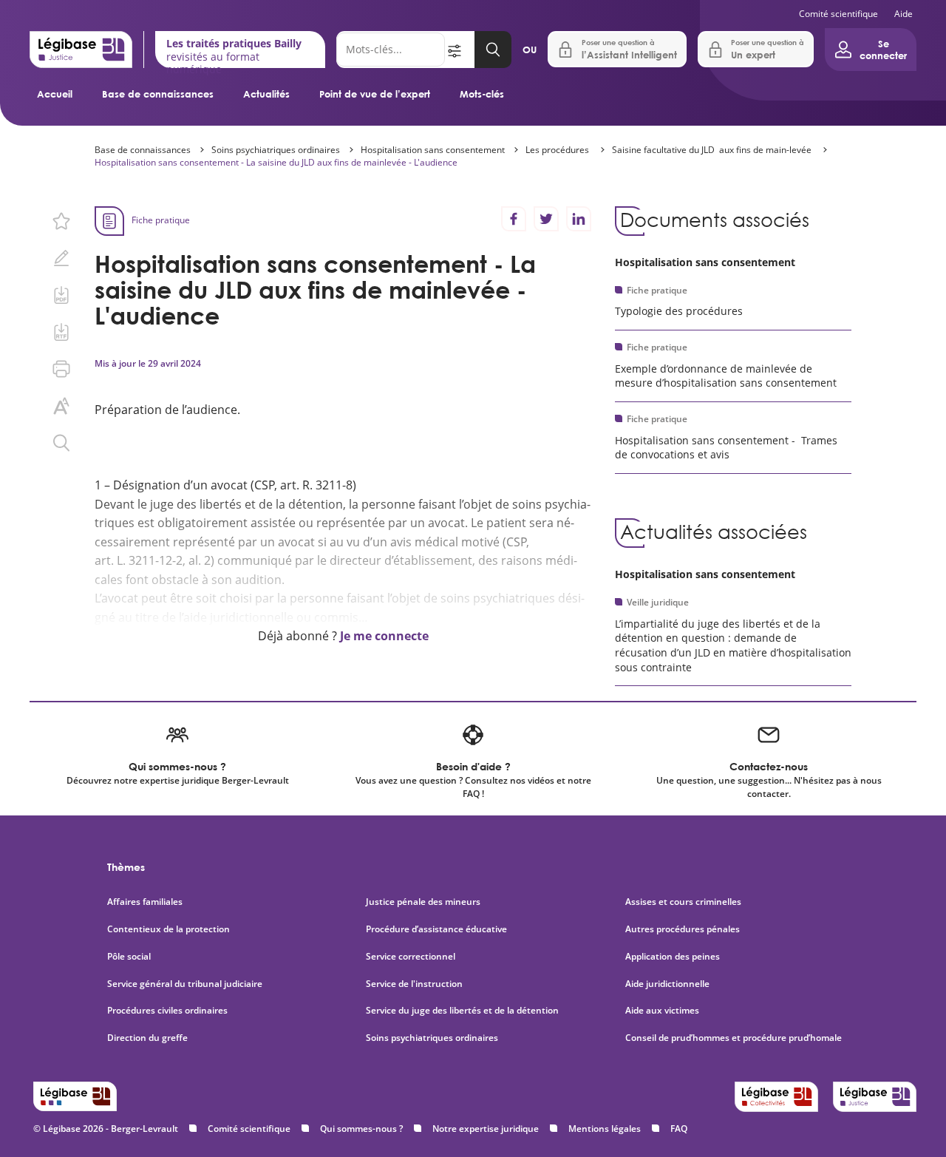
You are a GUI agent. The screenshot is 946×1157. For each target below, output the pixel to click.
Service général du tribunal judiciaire (184, 984)
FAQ (678, 1128)
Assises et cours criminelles (683, 902)
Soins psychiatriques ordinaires (275, 149)
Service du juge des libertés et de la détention (462, 1011)
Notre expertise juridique (485, 1128)
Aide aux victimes (662, 1011)
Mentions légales (604, 1128)
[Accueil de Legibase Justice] (81, 49)
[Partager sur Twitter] (546, 218)
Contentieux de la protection (168, 929)
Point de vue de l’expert (374, 94)
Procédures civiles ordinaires (167, 1011)
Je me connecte (384, 636)
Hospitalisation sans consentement (433, 149)
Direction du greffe (147, 1038)
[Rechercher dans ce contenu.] (61, 443)
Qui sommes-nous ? (361, 1128)
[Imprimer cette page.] (61, 369)
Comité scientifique (838, 13)
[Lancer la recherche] (492, 49)
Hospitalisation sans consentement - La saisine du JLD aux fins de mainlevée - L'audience (276, 162)
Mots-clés (482, 94)
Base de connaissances (158, 94)
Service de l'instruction (414, 984)
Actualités (266, 94)
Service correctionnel (410, 957)
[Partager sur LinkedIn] (578, 218)
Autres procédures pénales (682, 929)
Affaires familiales (145, 902)
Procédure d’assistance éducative (437, 929)
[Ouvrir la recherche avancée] (459, 49)
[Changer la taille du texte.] (61, 406)
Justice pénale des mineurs (423, 902)
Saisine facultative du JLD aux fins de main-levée (713, 149)
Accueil (54, 94)
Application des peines (672, 957)
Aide (903, 13)
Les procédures (558, 149)
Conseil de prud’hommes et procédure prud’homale (734, 1038)
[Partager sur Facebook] (513, 218)
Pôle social (129, 957)
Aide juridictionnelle (667, 984)
